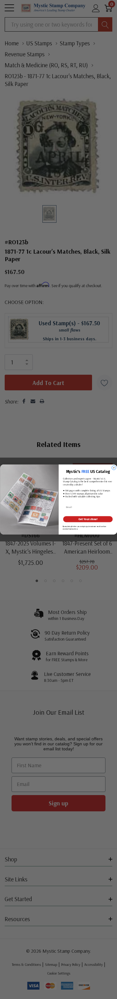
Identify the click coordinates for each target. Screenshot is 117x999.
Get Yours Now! (87, 519)
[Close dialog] (114, 468)
